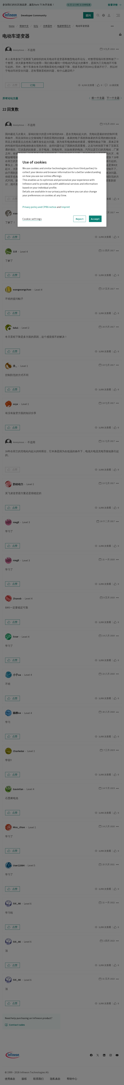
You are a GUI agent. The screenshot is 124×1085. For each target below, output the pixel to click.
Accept (95, 218)
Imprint (65, 207)
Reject (80, 218)
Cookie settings (32, 219)
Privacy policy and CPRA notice (39, 207)
